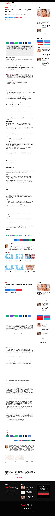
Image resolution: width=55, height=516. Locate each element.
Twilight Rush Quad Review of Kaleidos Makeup (46, 26)
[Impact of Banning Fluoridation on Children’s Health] (19, 256)
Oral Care (6, 7)
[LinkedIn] (1, 46)
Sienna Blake (8, 14)
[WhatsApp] (1, 47)
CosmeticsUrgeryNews (33, 513)
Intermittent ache (10, 74)
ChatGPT (7, 235)
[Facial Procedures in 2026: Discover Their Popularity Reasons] (43, 13)
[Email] (1, 51)
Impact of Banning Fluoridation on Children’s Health (19, 261)
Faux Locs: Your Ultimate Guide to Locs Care (45, 29)
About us (10, 0)
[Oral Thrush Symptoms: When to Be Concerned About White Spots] (30, 256)
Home (7, 0)
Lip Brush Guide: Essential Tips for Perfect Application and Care (19, 472)
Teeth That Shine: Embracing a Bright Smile (9, 271)
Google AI (29, 235)
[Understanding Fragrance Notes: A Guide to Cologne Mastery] (23, 492)
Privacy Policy (21, 0)
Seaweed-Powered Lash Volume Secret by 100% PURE (45, 34)
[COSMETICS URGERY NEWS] (10, 3)
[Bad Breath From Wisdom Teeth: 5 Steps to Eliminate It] (30, 267)
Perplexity (11, 235)
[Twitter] (1, 44)
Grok (26, 235)
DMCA (17, 0)
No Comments (24, 14)
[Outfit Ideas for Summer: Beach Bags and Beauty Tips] (30, 467)
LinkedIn (20, 235)
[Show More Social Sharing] (23, 17)
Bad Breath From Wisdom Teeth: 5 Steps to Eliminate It (30, 271)
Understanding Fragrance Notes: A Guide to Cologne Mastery (29, 492)
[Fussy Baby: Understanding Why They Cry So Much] (19, 457)
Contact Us (14, 0)
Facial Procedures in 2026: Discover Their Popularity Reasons (43, 18)
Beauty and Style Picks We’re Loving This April (29, 461)
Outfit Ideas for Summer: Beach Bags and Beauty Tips (30, 472)
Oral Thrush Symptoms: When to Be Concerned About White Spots (29, 261)
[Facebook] (1, 42)
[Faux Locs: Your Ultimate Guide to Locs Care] (39, 30)
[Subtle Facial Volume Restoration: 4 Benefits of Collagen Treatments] (9, 467)
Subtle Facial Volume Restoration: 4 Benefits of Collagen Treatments (9, 472)
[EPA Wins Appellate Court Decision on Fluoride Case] (19, 267)
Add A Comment (19, 477)
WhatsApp (16, 235)
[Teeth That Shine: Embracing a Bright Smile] (9, 267)
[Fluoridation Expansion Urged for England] (9, 256)
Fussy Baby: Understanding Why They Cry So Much (19, 461)
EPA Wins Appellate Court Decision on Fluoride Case (19, 271)
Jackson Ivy (39, 294)
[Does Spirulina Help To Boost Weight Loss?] (20, 301)
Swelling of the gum (10, 80)
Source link (7, 231)
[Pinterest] (1, 49)
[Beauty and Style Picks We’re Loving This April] (30, 457)
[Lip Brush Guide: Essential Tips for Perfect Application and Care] (19, 467)
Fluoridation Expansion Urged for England (8, 260)
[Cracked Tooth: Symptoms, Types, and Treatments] (20, 29)
